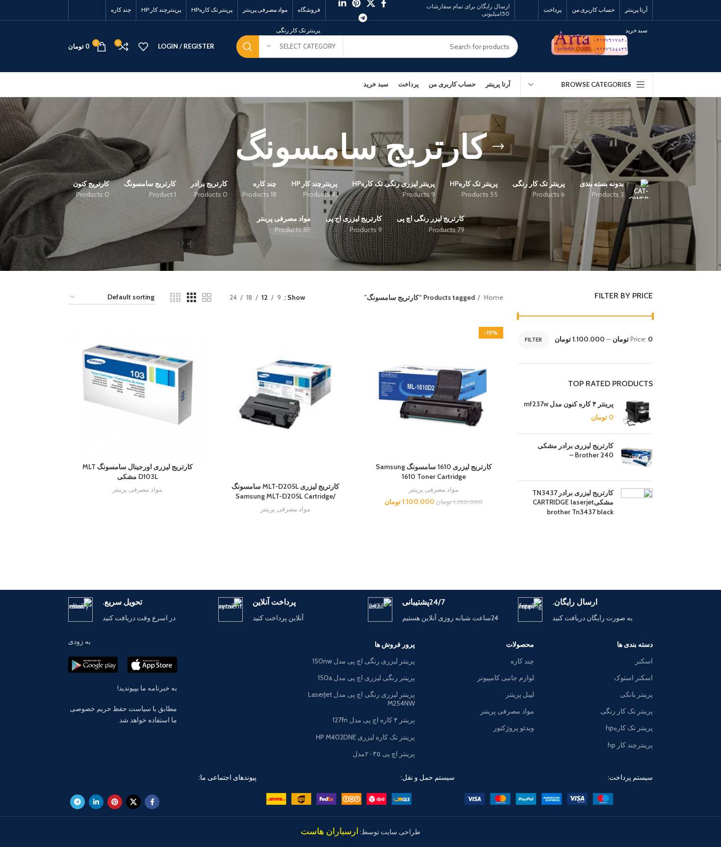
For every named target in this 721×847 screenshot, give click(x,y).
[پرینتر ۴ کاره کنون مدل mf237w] (637, 412)
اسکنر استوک (633, 677)
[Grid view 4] (175, 297)
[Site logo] (593, 45)
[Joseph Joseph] (277, 555)
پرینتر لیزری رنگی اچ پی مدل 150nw (363, 661)
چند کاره (522, 661)
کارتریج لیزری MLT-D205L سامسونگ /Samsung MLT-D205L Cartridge (285, 491)
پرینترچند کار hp (630, 745)
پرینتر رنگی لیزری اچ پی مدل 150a (366, 677)
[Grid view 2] (206, 297)
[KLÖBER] (360, 555)
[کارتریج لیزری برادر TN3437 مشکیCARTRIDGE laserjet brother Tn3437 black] (637, 504)
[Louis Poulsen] (444, 555)
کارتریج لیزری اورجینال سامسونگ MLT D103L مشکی (137, 471)
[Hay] (193, 555)
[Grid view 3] (191, 297)
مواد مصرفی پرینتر (434, 489)
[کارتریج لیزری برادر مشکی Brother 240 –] (637, 457)
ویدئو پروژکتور (513, 727)
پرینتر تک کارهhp (629, 727)
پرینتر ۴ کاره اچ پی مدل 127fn (374, 719)
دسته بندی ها (635, 644)
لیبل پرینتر (520, 694)
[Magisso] (527, 555)
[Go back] (498, 147)
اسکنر (644, 661)
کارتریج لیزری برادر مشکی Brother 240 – (576, 450)
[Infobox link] (585, 610)
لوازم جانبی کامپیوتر (505, 677)
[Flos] (110, 555)
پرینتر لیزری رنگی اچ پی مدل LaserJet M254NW (361, 699)
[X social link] (133, 801)
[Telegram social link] (363, 17)
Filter (533, 339)
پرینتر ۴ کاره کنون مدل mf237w (569, 403)
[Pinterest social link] (114, 801)
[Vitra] (611, 555)
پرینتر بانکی (636, 694)
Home (493, 297)
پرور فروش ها (395, 644)
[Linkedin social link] (96, 801)
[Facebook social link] (152, 801)
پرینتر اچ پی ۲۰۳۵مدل (384, 753)
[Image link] (538, 798)
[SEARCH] (247, 46)
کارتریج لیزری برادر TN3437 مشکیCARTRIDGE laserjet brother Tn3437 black (573, 502)
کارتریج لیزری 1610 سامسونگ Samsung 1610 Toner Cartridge (434, 471)
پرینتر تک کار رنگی (626, 711)
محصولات (520, 644)
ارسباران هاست (330, 831)
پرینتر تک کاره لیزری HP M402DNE (365, 737)
